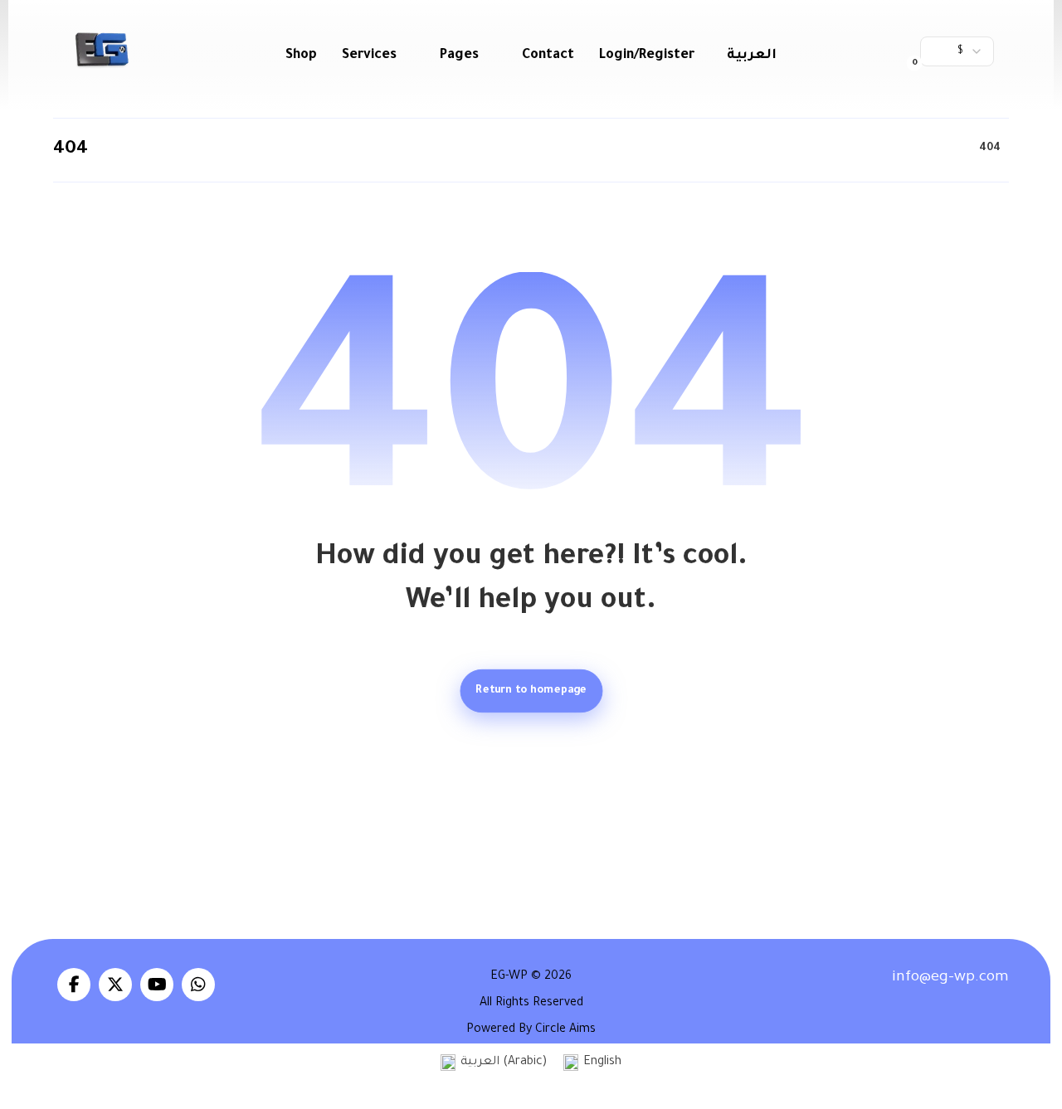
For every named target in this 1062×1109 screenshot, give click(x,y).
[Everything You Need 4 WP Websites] (101, 50)
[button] (901, 50)
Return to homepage (531, 691)
